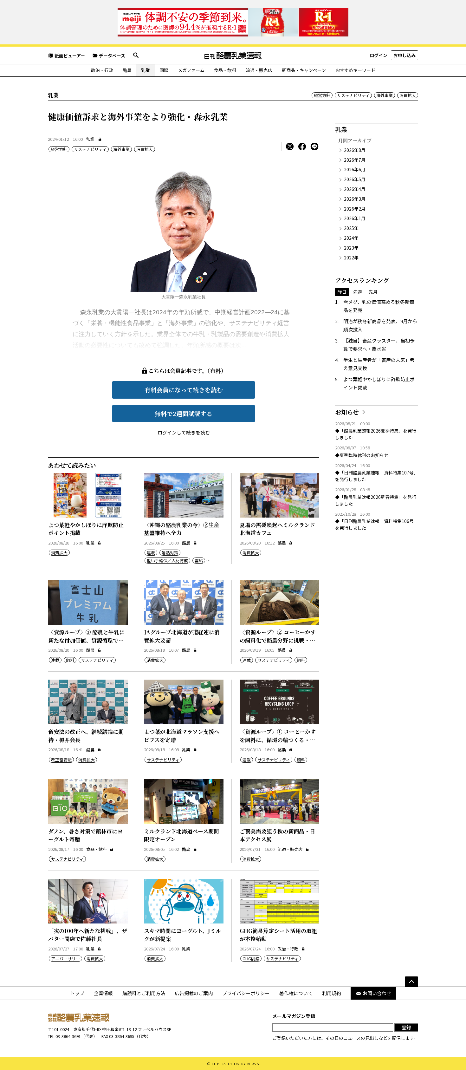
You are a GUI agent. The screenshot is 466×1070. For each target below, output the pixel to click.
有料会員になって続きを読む (184, 389)
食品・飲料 (225, 70)
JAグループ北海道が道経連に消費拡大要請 (182, 636)
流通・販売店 (259, 70)
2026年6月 (355, 169)
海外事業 (384, 95)
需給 (199, 561)
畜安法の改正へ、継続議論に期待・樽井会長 (86, 735)
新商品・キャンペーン (304, 70)
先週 (357, 292)
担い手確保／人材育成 (167, 561)
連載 (151, 553)
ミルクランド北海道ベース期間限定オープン (181, 835)
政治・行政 (102, 70)
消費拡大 (407, 95)
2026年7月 (355, 160)
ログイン (378, 55)
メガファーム (191, 70)
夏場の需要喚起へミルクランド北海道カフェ (277, 529)
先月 (373, 292)
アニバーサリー (65, 959)
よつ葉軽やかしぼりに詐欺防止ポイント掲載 (86, 529)
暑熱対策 (170, 553)
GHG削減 (251, 959)
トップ (77, 993)
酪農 (127, 70)
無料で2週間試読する (183, 413)
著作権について (296, 993)
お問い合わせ (377, 993)
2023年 (351, 248)
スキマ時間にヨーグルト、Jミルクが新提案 (182, 935)
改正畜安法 (61, 760)
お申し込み (404, 55)
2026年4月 (355, 189)
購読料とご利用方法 (143, 993)
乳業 (145, 70)
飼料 (70, 660)
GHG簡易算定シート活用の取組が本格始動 (278, 935)
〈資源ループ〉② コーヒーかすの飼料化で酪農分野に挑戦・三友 (278, 640)
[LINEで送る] (314, 146)
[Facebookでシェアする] (302, 146)
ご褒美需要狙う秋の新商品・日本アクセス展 (277, 835)
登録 (406, 1027)
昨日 (342, 292)
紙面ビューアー (70, 55)
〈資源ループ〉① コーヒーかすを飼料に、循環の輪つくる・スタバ (278, 739)
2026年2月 (355, 209)
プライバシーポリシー (246, 993)
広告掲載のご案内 (194, 993)
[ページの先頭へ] (411, 981)
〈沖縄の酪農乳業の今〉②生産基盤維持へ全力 (181, 529)
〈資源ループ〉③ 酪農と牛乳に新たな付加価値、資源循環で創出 (86, 640)
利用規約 (331, 993)
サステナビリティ (353, 95)
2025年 (351, 228)
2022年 (351, 257)
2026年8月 (355, 150)
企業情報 (103, 993)
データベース (112, 55)
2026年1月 (355, 218)
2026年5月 (355, 179)
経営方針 (322, 95)
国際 (163, 70)
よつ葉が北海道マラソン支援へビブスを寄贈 (181, 735)
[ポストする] (289, 146)
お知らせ (347, 412)
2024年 (351, 238)
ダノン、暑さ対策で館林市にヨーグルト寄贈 (85, 835)
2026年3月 (355, 199)
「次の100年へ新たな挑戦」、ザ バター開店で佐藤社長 (87, 935)
